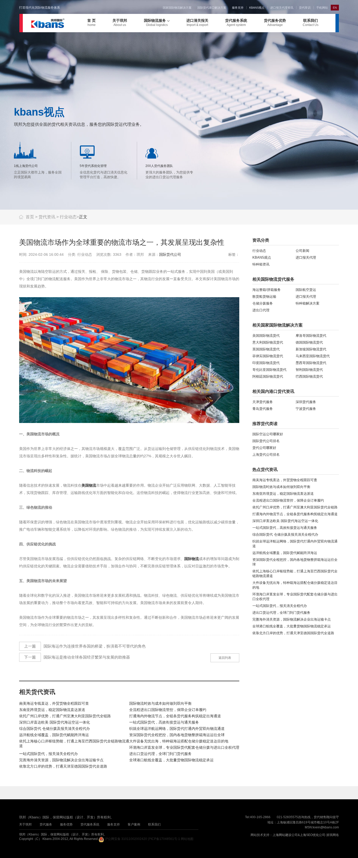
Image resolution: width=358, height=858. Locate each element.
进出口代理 (260, 310)
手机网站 (322, 7)
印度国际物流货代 (266, 363)
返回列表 (225, 658)
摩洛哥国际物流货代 (311, 336)
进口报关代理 (306, 257)
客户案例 (134, 824)
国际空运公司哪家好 (267, 434)
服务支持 (237, 7)
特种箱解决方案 (307, 303)
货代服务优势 (275, 22)
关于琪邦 (119, 22)
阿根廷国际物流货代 (267, 376)
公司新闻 (302, 251)
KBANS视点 (256, 7)
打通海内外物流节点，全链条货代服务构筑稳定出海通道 (175, 716)
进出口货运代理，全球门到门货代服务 (160, 754)
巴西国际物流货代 (309, 376)
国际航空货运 (306, 290)
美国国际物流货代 (266, 336)
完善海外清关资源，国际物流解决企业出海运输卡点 (61, 760)
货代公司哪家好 (264, 448)
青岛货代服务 (262, 409)
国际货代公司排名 (266, 441)
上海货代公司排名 (266, 455)
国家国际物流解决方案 (177, 7)
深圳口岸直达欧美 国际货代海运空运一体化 (54, 722)
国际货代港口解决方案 (211, 7)
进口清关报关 (197, 22)
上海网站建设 (282, 835)
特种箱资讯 (260, 264)
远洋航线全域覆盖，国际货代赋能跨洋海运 (54, 735)
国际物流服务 (156, 22)
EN (335, 7)
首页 (30, 217)
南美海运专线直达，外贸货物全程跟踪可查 (54, 703)
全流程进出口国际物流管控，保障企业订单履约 (167, 710)
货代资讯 (47, 217)
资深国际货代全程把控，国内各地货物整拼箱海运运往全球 (177, 735)
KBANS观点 (261, 257)
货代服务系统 (236, 22)
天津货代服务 (262, 402)
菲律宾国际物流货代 (267, 356)
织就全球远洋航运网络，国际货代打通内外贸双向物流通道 (177, 728)
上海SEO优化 (309, 835)
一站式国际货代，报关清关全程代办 (48, 754)
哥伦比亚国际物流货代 (269, 370)
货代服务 (46, 824)
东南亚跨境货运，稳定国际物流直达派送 (52, 710)
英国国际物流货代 (266, 349)
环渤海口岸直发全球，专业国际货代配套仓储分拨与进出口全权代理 (184, 747)
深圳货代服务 (306, 402)
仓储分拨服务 (262, 303)
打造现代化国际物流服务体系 (39, 7)
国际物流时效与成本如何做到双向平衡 (160, 703)
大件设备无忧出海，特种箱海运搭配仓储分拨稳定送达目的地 (178, 741)
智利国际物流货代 (309, 370)
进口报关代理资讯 (281, 7)
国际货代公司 (170, 254)
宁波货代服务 (306, 409)
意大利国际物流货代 (267, 342)
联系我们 (310, 22)
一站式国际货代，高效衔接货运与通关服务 (164, 722)
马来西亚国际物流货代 (313, 356)
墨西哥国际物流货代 (311, 363)
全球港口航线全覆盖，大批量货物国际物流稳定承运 (171, 760)
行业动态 (68, 217)
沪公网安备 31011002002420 (126, 839)
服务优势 (66, 824)
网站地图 (187, 839)
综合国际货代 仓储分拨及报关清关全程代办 (54, 728)
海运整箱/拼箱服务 (266, 290)
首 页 (91, 22)
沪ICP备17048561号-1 (164, 839)
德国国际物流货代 (309, 342)
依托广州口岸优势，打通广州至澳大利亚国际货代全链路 (65, 716)
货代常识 (305, 7)
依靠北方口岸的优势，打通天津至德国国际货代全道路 (63, 766)
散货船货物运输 (264, 296)
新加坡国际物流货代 (311, 349)
